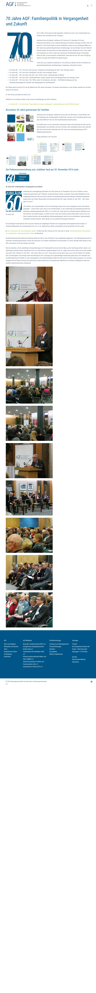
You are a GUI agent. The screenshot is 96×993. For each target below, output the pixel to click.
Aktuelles (52, 649)
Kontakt (74, 657)
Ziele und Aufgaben (10, 644)
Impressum (75, 662)
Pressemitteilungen (55, 646)
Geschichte (7, 656)
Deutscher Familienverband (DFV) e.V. (34, 644)
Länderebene (8, 654)
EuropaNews (53, 651)
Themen (74, 644)
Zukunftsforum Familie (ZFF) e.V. (33, 667)
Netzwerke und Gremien (11, 646)
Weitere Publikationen (56, 654)
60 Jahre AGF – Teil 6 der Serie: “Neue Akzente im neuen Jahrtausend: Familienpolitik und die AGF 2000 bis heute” (44, 104)
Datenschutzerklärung (78, 659)
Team (5, 649)
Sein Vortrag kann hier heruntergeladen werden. (21, 231)
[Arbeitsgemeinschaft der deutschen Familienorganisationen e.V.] (18, 4)
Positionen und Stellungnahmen (59, 644)
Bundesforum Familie (10, 651)
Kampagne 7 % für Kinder (79, 651)
